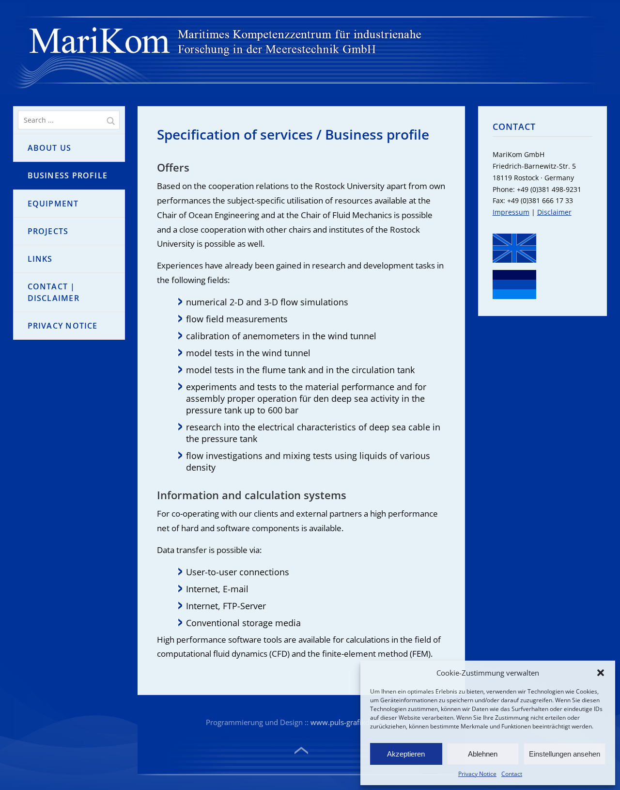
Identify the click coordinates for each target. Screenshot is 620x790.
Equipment (53, 203)
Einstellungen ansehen (564, 754)
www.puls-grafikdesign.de (353, 722)
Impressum (511, 212)
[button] (600, 673)
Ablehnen (482, 754)
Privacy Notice (477, 774)
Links (40, 258)
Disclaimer (554, 212)
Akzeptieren (406, 754)
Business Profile (68, 175)
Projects (48, 231)
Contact (511, 774)
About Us (50, 147)
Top (301, 750)
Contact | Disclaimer (53, 292)
